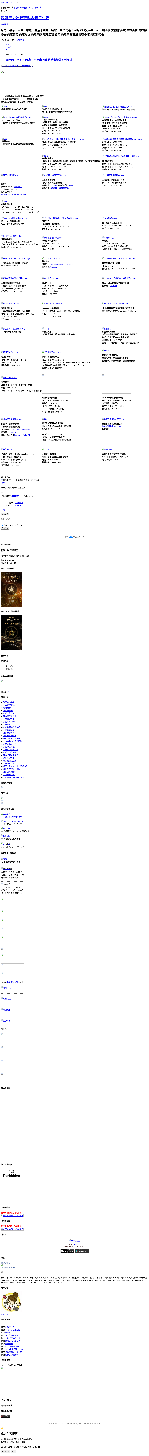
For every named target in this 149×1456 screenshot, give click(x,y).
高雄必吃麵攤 (9, 772)
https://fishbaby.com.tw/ (111, 426)
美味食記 (19, 503)
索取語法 (4, 1314)
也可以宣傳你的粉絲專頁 (8, 1267)
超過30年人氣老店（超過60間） (16, 766)
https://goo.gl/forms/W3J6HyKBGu (61, 264)
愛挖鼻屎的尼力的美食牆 (11, 1213)
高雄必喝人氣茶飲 (10, 755)
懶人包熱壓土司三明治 (12, 741)
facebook (113, 429)
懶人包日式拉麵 (9, 761)
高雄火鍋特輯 (9, 758)
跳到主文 (4, 24)
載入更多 (5, 514)
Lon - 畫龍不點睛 (12, 1347)
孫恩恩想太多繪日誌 (13, 1352)
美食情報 (20, 40)
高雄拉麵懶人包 (9, 736)
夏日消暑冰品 (9, 730)
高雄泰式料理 (9, 733)
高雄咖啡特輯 (9, 722)
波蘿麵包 (9, 1344)
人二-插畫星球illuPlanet (14, 1349)
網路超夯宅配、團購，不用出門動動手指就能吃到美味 (39, 59)
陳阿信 (8, 1333)
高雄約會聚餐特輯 (10, 750)
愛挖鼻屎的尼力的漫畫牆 (11, 1226)
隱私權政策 (87, 1424)
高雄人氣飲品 (9, 713)
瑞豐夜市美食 (9, 702)
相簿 (7, 45)
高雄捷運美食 (12, 982)
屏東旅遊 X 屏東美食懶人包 (14, 777)
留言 (19, 496)
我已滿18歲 (6, 1451)
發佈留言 (5, 528)
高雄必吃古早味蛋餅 (11, 738)
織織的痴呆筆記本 (12, 1341)
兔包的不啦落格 (11, 1335)
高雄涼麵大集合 (9, 744)
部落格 (8, 47)
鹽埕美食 (7, 708)
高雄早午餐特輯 (9, 716)
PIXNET (57, 1424)
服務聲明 (97, 1424)
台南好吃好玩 (9, 705)
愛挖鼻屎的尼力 (5, 1263)
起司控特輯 (8, 711)
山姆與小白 (10, 1327)
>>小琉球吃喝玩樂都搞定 (11, 817)
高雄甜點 (7, 725)
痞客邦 (14, 496)
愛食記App (76, 1244)
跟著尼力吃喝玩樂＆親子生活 (25, 18)
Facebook (18, 187)
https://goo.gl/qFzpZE (22, 435)
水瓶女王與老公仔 (12, 1338)
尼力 (3, 483)
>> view (54, 185)
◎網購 (18, 505)
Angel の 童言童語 (12, 1330)
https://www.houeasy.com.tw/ (21, 429)
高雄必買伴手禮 (9, 752)
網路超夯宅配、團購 (11, 769)
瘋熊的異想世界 (11, 1355)
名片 (7, 50)
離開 (13, 1451)
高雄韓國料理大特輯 (11, 727)
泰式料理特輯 (9, 775)
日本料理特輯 (9, 719)
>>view (71, 185)
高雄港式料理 (9, 747)
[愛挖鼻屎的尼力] (2, 1265)
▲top (3, 510)
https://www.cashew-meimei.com (13, 194)
